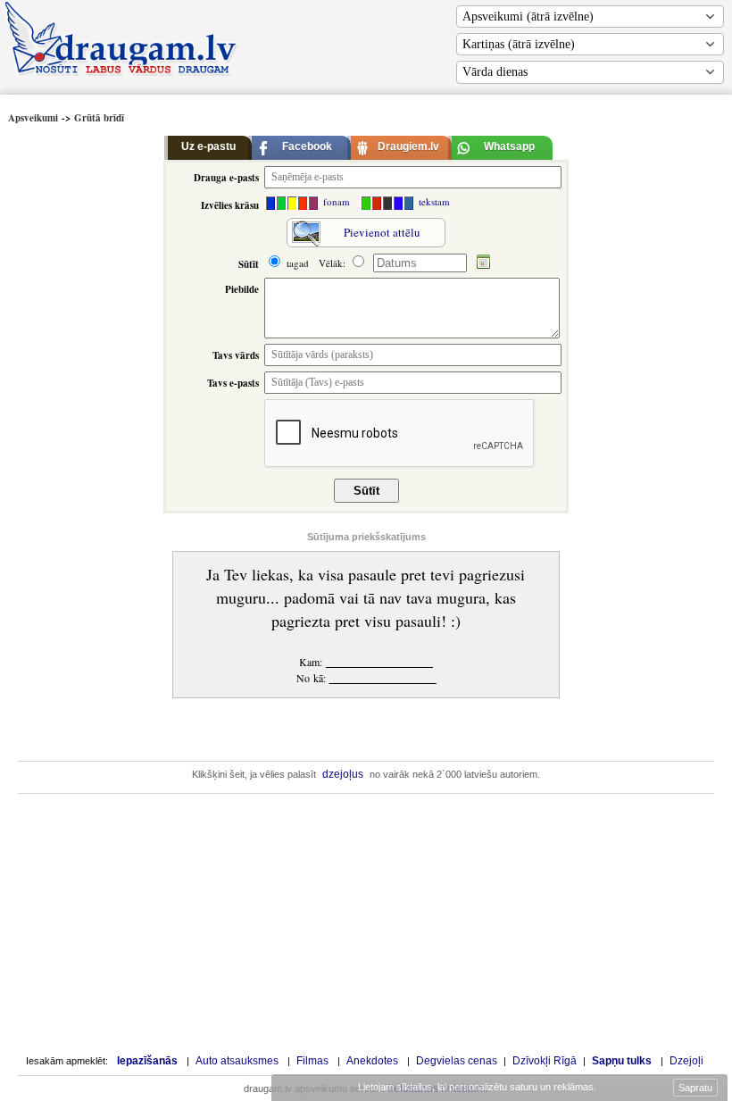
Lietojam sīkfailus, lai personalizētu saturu (476, 1086)
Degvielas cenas (456, 1061)
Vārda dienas (495, 72)
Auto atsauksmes (237, 1061)
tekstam (432, 201)
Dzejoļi (686, 1061)
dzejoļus (342, 774)
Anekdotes (372, 1061)
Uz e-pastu (208, 146)
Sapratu (695, 1087)
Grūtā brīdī (99, 118)
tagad (296, 263)
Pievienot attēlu (382, 232)
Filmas (312, 1061)
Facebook (307, 146)
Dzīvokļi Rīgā (544, 1061)
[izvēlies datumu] (484, 263)
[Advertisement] (83, 397)
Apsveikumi (33, 118)
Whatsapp (509, 146)
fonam (335, 201)
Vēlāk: (333, 263)
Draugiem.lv (408, 146)
